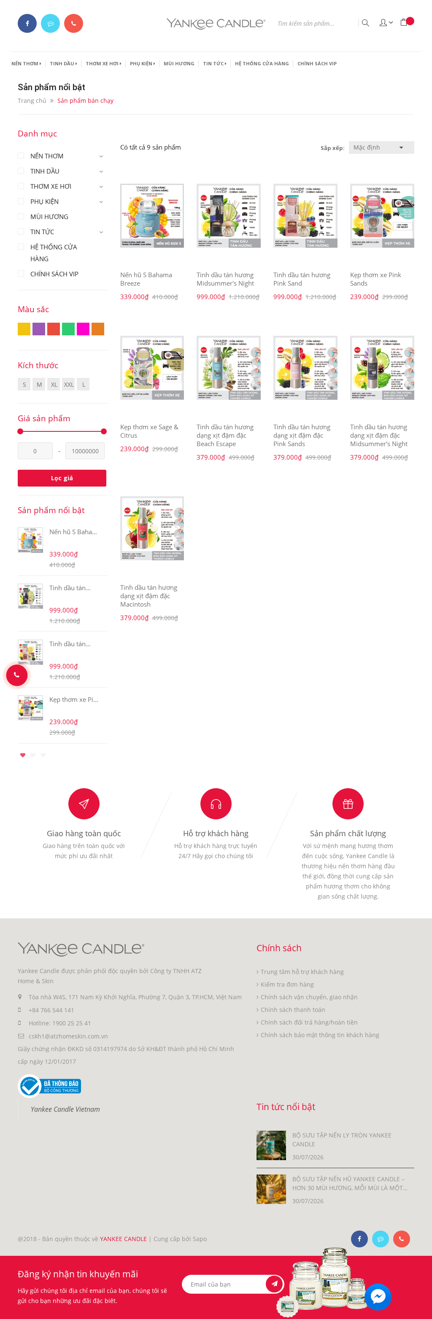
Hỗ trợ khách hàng (215, 833)
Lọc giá (62, 478)
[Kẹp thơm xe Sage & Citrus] (152, 368)
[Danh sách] (313, 148)
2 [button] (33, 755)
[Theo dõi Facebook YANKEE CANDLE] (27, 23)
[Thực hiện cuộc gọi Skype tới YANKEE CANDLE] (380, 1239)
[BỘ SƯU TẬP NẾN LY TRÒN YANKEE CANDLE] (271, 1145)
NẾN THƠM (25, 63)
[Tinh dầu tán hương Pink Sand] (305, 216)
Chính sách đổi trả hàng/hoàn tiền (309, 1022)
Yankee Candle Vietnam (65, 1109)
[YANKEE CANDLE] (81, 949)
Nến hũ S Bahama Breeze (75, 531)
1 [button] (23, 755)
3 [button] (43, 755)
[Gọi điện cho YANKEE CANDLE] (73, 23)
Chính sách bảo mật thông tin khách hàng (320, 1035)
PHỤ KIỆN (142, 63)
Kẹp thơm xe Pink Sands (74, 699)
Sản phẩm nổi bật (51, 510)
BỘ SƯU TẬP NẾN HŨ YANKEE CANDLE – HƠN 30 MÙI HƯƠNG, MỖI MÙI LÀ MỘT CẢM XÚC (348, 1183)
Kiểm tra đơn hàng (287, 984)
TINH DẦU (63, 63)
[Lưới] (311, 148)
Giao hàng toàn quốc (84, 833)
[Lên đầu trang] (420, 1297)
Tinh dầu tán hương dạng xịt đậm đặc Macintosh (148, 595)
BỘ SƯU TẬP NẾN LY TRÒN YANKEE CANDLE (342, 1139)
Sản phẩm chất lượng (348, 833)
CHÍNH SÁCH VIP (317, 63)
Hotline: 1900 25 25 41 (60, 1023)
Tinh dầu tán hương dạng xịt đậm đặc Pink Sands (301, 435)
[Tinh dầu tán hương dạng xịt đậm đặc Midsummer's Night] (382, 368)
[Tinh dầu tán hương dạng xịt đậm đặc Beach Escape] (229, 368)
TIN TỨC (214, 63)
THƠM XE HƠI (103, 63)
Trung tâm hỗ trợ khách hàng (302, 972)
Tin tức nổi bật (285, 1107)
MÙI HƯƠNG (179, 63)
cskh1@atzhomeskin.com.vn (68, 1036)
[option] (63, 634)
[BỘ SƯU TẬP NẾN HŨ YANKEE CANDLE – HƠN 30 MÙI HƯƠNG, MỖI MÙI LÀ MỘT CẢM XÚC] (271, 1189)
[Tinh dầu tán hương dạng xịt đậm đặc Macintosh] (152, 528)
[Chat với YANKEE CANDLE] (50, 23)
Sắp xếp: (333, 148)
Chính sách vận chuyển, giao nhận (309, 997)
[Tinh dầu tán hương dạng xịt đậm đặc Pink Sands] (305, 368)
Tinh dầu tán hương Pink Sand (301, 278)
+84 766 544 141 (51, 1010)
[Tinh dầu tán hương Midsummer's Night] (229, 216)
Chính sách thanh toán (293, 1010)
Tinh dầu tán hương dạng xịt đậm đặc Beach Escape (225, 435)
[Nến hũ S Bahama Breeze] (152, 216)
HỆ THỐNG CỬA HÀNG (262, 63)
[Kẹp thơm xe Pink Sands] (382, 216)
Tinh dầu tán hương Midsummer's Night (225, 278)
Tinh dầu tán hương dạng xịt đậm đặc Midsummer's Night (379, 435)
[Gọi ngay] (17, 675)
